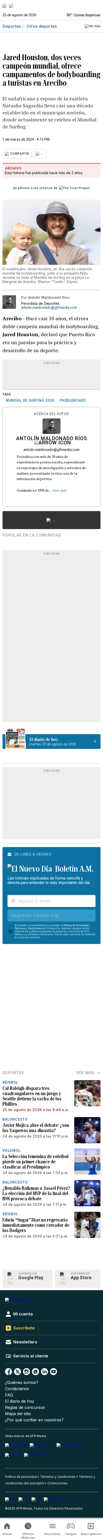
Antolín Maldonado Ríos (51, 438)
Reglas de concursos (25, 1407)
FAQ (9, 1395)
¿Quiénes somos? (21, 1382)
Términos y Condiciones (28, 928)
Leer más (59, 490)
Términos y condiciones (58, 1477)
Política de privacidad (21, 1477)
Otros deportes (41, 26)
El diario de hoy (19, 1401)
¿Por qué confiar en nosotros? (34, 1420)
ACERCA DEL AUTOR (51, 414)
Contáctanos (17, 1388)
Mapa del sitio (18, 1413)
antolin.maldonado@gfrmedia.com (49, 307)
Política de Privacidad (76, 925)
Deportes (11, 26)
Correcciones (58, 1483)
